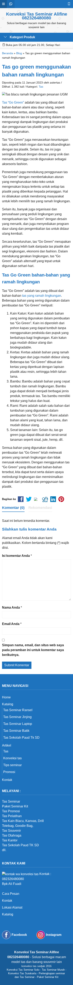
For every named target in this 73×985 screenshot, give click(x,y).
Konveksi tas (12, 758)
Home (6, 697)
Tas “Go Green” (13, 102)
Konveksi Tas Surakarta (22, 973)
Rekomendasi (40, 508)
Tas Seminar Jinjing (17, 717)
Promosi (9, 772)
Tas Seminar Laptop (17, 724)
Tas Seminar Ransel (17, 710)
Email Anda (10, 624)
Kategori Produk (22, 37)
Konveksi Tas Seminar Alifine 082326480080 (36, 16)
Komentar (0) (13, 508)
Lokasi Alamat (12, 907)
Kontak (7, 780)
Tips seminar (12, 765)
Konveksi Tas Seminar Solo (23, 969)
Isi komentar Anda (16, 555)
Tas (41, 86)
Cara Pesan (10, 893)
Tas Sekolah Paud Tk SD (21, 737)
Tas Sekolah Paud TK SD (20, 845)
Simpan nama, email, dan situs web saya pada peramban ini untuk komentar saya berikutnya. (33, 650)
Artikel (6, 745)
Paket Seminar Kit (47, 977)
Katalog (7, 704)
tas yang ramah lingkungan (41, 295)
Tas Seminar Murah (53, 969)
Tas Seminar (11, 801)
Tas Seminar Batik (16, 730)
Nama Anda (11, 607)
